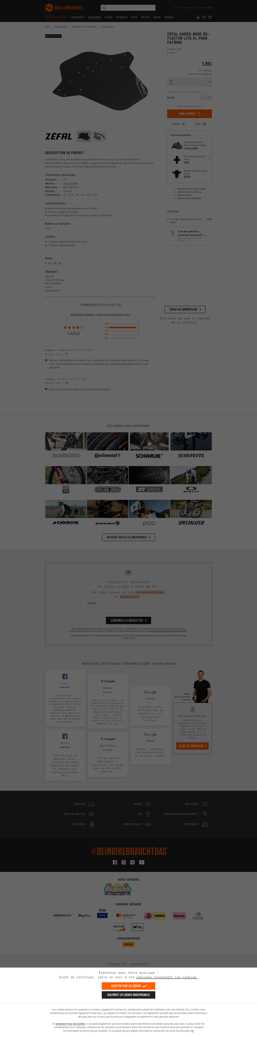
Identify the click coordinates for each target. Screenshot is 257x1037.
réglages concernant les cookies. (167, 977)
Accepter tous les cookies (126, 986)
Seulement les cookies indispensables (128, 995)
